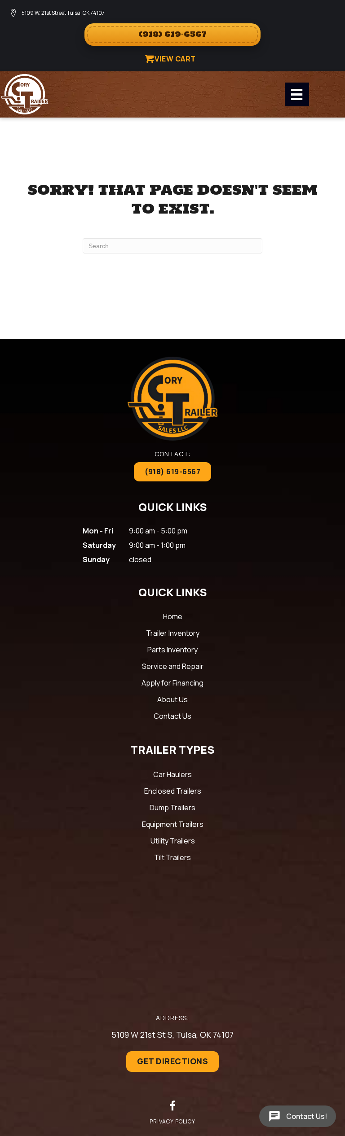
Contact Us (172, 716)
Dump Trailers (172, 808)
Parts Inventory (172, 650)
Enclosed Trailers (172, 791)
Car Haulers (172, 774)
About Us (172, 699)
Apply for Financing (172, 683)
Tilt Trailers (172, 857)
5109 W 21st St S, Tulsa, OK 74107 (172, 1034)
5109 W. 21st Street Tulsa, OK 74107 (63, 13)
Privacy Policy (172, 1121)
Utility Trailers (172, 841)
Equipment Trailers (172, 824)
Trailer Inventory (172, 633)
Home (172, 616)
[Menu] (297, 94)
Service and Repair (172, 666)
